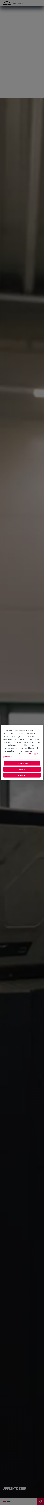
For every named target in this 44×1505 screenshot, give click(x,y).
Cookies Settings (22, 763)
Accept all (22, 775)
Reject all (22, 769)
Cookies (32, 753)
